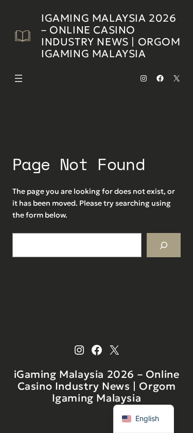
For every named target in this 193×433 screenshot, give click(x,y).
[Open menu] (18, 78)
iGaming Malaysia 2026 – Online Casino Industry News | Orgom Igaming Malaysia (111, 35)
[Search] (164, 245)
